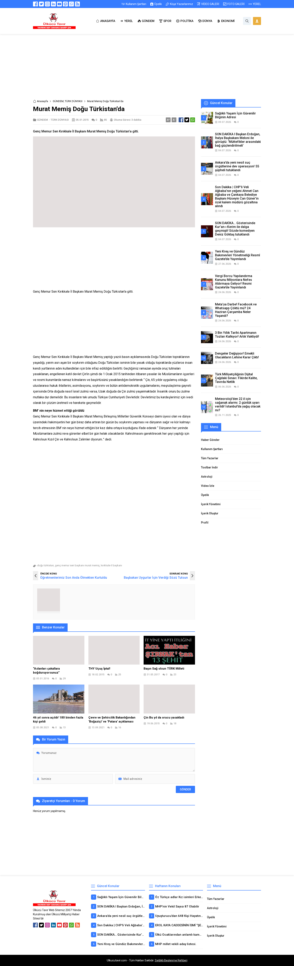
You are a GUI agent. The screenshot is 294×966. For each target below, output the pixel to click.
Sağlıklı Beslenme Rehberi (171, 960)
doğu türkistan (45, 565)
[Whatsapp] (71, 4)
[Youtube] (59, 4)
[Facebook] (35, 4)
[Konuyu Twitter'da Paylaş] (186, 119)
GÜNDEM (58, 101)
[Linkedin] (53, 4)
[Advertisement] (147, 69)
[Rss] (77, 4)
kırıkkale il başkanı (111, 565)
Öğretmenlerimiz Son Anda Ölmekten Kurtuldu (73, 577)
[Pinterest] (65, 4)
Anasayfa (42, 101)
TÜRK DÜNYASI (73, 101)
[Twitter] (41, 4)
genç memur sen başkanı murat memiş (77, 565)
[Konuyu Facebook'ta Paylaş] (181, 119)
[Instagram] (47, 4)
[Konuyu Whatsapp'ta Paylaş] (192, 119)
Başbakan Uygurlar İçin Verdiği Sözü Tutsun (156, 577)
